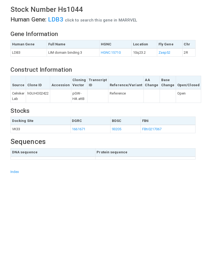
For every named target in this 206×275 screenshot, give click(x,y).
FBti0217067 (151, 129)
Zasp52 (165, 52)
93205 (117, 129)
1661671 (78, 129)
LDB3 (56, 19)
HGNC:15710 (111, 52)
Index (14, 172)
